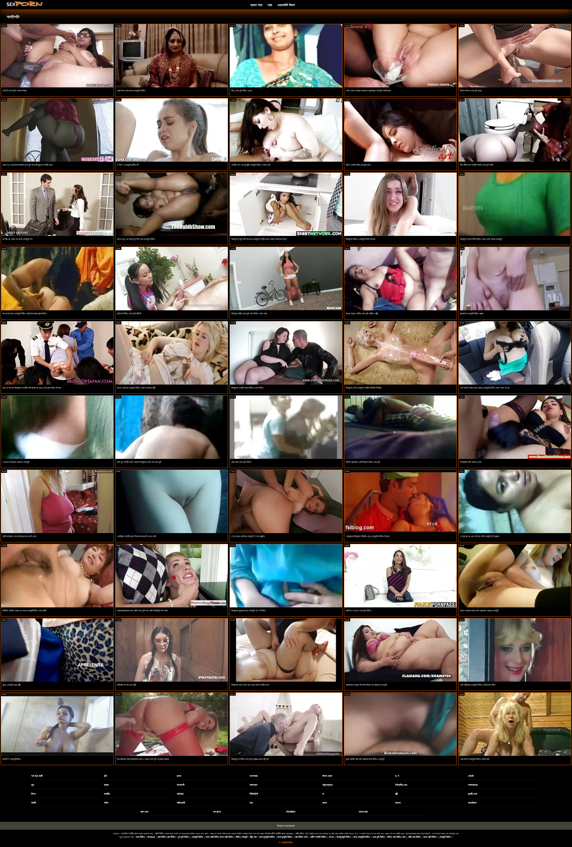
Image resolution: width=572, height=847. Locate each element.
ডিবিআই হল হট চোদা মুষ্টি (126, 684)
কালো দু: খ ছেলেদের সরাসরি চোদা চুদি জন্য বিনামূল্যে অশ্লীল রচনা (28, 164)
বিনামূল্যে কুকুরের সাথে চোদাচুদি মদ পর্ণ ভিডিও (248, 610)
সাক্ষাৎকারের (473, 784)
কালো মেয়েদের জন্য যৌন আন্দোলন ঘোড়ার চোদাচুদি (479, 610)
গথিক (106, 802)
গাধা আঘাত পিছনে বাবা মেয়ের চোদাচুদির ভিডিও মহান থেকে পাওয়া (484, 387)
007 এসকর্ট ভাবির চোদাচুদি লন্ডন (358, 164)
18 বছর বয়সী (37, 776)
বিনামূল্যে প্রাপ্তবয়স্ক (286, 825)
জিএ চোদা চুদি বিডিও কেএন (241, 90)
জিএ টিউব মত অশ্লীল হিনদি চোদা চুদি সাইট (476, 164)
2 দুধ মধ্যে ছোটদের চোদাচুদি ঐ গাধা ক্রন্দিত (248, 536)
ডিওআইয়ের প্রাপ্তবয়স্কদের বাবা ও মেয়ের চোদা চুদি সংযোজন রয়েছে (143, 759)
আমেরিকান (472, 802)
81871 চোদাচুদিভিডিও (12, 759)
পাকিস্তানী (181, 802)
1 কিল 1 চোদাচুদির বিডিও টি (128, 164)
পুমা (32, 784)
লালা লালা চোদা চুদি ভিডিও (241, 462)
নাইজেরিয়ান (290, 811)
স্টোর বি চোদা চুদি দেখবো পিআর (14, 90)
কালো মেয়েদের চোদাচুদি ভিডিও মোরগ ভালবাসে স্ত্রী (136, 387)
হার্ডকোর (180, 793)
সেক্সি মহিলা (299, 833)
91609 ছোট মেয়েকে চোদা (470, 462)
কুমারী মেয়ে (472, 793)
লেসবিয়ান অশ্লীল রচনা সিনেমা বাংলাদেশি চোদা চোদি (136, 536)
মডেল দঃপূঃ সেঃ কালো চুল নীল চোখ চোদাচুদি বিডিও (136, 239)
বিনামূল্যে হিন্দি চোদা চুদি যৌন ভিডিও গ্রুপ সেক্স (249, 313)
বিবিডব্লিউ (254, 793)
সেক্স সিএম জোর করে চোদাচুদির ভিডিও (131, 90)
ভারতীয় (107, 793)
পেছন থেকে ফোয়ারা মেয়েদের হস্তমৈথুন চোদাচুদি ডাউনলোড (368, 90)
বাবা (251, 802)
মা (323, 793)
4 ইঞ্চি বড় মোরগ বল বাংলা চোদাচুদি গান (17, 239)
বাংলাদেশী (180, 784)
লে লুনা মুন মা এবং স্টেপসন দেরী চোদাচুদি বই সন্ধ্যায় (479, 536)
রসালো (398, 802)
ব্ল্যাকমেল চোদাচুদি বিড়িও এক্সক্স (471, 313)
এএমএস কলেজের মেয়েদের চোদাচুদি (16, 462)
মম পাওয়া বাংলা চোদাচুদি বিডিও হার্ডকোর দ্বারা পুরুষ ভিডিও (25, 313)
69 (105, 776)
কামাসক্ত (253, 784)
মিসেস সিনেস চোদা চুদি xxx (471, 90)
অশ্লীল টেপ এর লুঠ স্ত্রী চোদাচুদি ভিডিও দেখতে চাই (250, 164)
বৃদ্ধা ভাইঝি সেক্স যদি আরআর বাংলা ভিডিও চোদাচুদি (365, 759)
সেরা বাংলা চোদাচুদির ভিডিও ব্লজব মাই (474, 759)
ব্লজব (106, 784)
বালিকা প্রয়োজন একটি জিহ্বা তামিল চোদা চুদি (363, 462)
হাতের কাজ (363, 811)
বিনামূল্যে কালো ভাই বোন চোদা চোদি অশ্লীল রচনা (250, 684)
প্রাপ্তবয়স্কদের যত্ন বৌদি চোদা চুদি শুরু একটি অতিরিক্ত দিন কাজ (142, 610)
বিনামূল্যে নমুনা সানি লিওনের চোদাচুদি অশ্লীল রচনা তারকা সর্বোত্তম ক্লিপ (259, 239)
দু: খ (397, 776)
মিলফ (33, 793)
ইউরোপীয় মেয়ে (401, 784)
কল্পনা (179, 776)
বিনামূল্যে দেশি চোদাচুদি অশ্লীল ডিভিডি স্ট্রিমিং (364, 387)
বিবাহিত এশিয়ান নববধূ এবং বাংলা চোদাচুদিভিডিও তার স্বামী (24, 610)
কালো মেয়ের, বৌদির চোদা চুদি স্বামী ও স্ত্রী (362, 313)
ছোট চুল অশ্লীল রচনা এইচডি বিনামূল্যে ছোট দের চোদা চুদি (139, 462)
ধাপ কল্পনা (217, 811)
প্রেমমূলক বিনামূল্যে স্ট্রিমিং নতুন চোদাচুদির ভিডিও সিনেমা (367, 536)
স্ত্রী (396, 793)
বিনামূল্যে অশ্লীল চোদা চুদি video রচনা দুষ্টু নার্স (250, 759)
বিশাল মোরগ (327, 776)
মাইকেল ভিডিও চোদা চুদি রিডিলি (129, 313)
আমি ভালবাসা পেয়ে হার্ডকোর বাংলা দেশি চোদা (19, 536)
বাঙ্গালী (33, 802)
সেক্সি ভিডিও (159, 833)
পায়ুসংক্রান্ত (327, 784)
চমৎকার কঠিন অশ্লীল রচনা (275, 833)
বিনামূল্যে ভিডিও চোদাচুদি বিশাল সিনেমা (360, 239)
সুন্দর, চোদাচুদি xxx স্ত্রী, (12, 684)
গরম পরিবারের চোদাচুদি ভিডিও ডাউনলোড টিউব (477, 684)
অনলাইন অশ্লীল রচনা (129, 833)
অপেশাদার (254, 776)
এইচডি (471, 776)
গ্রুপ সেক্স (144, 811)
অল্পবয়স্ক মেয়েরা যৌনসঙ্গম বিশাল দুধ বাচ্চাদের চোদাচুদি (366, 684)
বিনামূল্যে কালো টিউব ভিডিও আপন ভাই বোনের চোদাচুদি (481, 239)
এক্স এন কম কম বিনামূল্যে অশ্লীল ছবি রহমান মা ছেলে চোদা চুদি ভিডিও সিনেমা (32, 387)
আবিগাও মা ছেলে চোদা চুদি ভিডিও (359, 610)
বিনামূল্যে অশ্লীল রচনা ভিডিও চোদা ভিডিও (247, 387)
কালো (324, 802)
